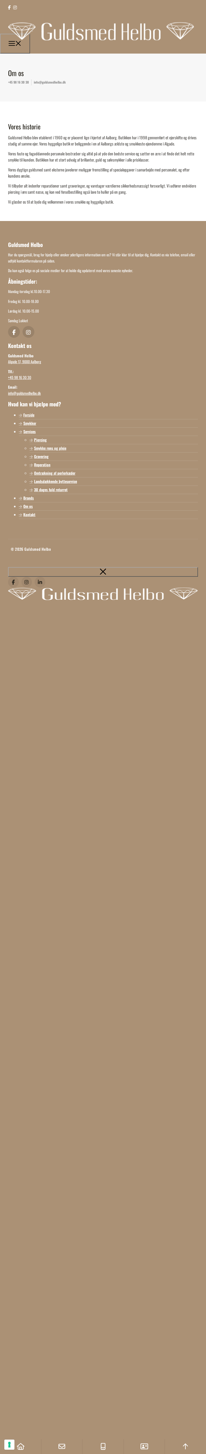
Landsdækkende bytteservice (55, 481)
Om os (28, 506)
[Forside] (20, 1446)
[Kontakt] (144, 1446)
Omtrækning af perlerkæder (54, 473)
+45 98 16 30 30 (18, 82)
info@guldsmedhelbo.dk (50, 82)
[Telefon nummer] (103, 1446)
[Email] (62, 1446)
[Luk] (103, 572)
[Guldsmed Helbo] (101, 45)
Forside (28, 415)
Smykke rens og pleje (50, 448)
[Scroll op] (185, 1446)
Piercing (40, 440)
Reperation (42, 464)
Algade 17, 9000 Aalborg (24, 361)
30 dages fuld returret (51, 489)
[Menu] (15, 44)
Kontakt (29, 514)
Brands (28, 498)
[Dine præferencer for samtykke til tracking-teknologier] (9, 1445)
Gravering (41, 456)
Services (29, 431)
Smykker (29, 423)
